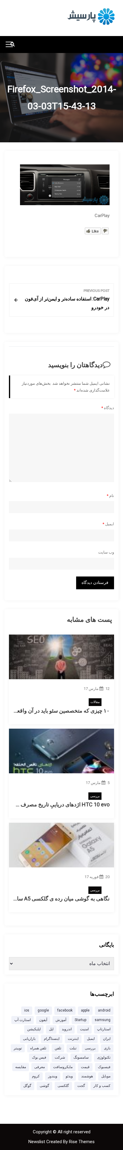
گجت (81, 1086)
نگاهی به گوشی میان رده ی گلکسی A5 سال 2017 (55, 898)
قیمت (85, 1067)
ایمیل (108, 524)
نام (110, 495)
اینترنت (73, 1039)
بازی (107, 1048)
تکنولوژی (103, 1057)
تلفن (58, 1048)
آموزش (61, 1020)
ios (26, 1010)
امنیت (84, 1029)
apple (85, 1010)
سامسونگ (81, 1057)
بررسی (95, 796)
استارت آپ (22, 1020)
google (43, 1010)
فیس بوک (39, 1057)
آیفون (43, 1020)
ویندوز (52, 1076)
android (104, 1010)
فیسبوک (104, 1067)
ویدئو (69, 1076)
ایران (106, 1039)
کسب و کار (101, 1086)
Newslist (37, 1141)
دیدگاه (107, 408)
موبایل (105, 1076)
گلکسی (63, 1086)
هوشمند (87, 1076)
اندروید (67, 1029)
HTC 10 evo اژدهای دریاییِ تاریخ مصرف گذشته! (57, 804)
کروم (36, 1076)
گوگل (27, 1086)
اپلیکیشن (34, 1029)
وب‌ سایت (106, 552)
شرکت (60, 1057)
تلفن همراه (38, 1048)
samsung (102, 1020)
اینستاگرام (51, 1039)
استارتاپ (103, 1029)
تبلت (73, 1048)
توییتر (18, 1048)
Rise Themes (82, 1141)
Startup (80, 1020)
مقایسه (20, 1067)
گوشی (44, 1086)
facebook (65, 1010)
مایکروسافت (63, 1067)
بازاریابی (29, 1039)
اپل (51, 1029)
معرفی (39, 1067)
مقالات (95, 702)
